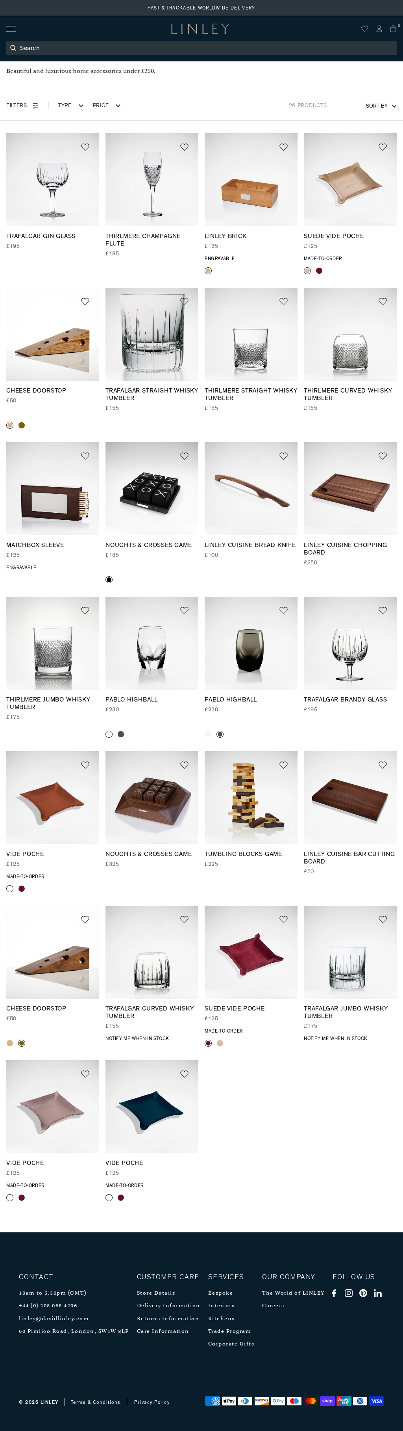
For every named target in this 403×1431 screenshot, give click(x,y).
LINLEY (50, 1402)
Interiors (221, 1306)
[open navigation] (10, 29)
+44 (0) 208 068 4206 (48, 1306)
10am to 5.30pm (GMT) (52, 1293)
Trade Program (229, 1331)
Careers (273, 1306)
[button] (85, 147)
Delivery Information (168, 1306)
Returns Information (168, 1319)
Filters (16, 105)
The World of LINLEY (293, 1293)
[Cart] (393, 28)
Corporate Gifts (231, 1344)
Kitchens (221, 1319)
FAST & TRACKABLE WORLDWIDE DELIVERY (201, 8)
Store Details (156, 1293)
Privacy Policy (152, 1402)
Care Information (163, 1331)
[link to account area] (379, 28)
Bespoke (220, 1293)
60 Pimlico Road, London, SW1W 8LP (74, 1331)
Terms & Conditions (96, 1402)
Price (101, 105)
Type (65, 105)
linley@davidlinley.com (54, 1319)
